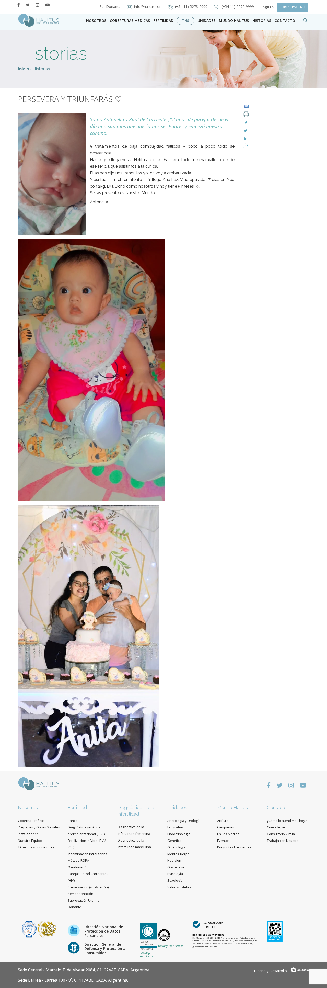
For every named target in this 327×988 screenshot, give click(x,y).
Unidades (206, 20)
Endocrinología (178, 834)
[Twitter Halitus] (28, 5)
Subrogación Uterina (84, 900)
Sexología (175, 880)
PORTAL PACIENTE (293, 7)
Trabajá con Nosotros (283, 840)
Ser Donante (111, 6)
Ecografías (175, 827)
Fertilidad (163, 20)
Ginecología (176, 847)
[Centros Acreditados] (30, 928)
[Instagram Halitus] (37, 5)
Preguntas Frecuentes (234, 847)
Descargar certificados (146, 954)
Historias (261, 20)
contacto (285, 20)
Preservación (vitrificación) (88, 887)
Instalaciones (28, 834)
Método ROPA (78, 860)
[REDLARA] (47, 928)
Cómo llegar (276, 827)
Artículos (223, 820)
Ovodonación (78, 867)
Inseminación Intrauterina (88, 853)
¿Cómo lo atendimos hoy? (287, 820)
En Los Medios (228, 834)
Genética (174, 840)
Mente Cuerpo (178, 853)
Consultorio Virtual (281, 834)
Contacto (277, 807)
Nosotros (96, 20)
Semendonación (80, 893)
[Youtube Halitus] (47, 5)
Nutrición (174, 860)
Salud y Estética (179, 887)
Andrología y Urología (184, 820)
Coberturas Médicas (130, 20)
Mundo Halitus (234, 20)
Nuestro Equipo (30, 840)
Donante (74, 907)
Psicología (175, 873)
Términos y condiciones (36, 847)
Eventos (223, 840)
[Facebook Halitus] (18, 5)
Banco (72, 820)
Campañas (225, 827)
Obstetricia (175, 867)
